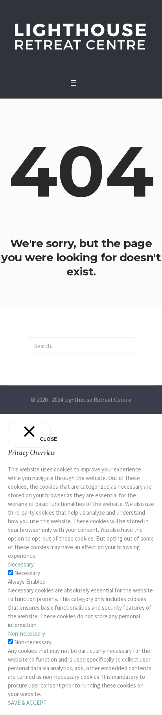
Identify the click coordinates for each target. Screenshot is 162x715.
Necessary (27, 573)
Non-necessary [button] (26, 633)
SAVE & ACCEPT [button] (27, 702)
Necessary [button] (21, 564)
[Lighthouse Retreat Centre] (81, 37)
